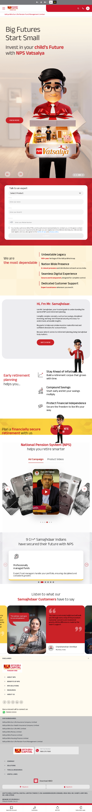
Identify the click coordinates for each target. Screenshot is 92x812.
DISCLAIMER (6, 658)
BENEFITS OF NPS (13, 681)
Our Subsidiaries (9, 718)
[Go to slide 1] (40, 522)
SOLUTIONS (11, 765)
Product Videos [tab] (55, 459)
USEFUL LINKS (12, 774)
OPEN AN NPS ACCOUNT (19, 120)
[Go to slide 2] (42, 522)
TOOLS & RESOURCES (14, 770)
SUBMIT (46, 236)
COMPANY (10, 761)
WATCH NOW (45, 342)
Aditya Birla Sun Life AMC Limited (14, 728)
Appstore (69, 787)
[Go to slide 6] (51, 522)
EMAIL (10, 208)
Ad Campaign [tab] (35, 459)
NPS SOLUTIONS (13, 686)
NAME (10, 197)
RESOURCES (11, 690)
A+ (45, 2)
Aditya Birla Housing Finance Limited (15, 738)
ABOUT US (11, 694)
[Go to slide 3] (44, 522)
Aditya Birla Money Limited (12, 732)
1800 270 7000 (45, 751)
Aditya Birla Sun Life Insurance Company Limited (19, 722)
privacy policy (53, 232)
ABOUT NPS (11, 677)
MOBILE (10, 218)
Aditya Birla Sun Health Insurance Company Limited (20, 725)
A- (37, 2)
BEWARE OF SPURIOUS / (11, 800)
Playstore (25, 787)
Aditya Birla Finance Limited (12, 735)
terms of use (41, 232)
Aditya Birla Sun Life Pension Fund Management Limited (22, 741)
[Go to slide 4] (47, 522)
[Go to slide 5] (49, 522)
